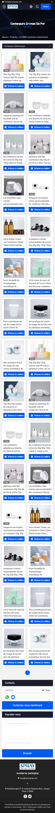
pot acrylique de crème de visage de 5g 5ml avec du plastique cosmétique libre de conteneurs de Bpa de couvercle (40, 327)
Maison (5, 37)
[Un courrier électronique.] (13, 697)
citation (46, 7)
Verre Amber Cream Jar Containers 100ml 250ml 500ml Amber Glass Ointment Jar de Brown (13, 245)
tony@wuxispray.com (13, 2)
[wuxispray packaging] (52, 2)
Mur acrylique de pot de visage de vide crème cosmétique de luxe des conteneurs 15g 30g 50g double (13, 368)
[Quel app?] (7, 697)
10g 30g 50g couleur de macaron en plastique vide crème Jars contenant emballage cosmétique (39, 80)
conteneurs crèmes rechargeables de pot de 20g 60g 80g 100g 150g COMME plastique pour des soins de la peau (40, 245)
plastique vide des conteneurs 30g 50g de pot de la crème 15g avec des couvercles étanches (13, 492)
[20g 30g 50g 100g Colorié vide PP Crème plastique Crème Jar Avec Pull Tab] (14, 62)
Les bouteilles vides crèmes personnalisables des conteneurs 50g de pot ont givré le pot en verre (14, 204)
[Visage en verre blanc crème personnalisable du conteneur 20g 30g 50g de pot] (40, 185)
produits (13, 37)
